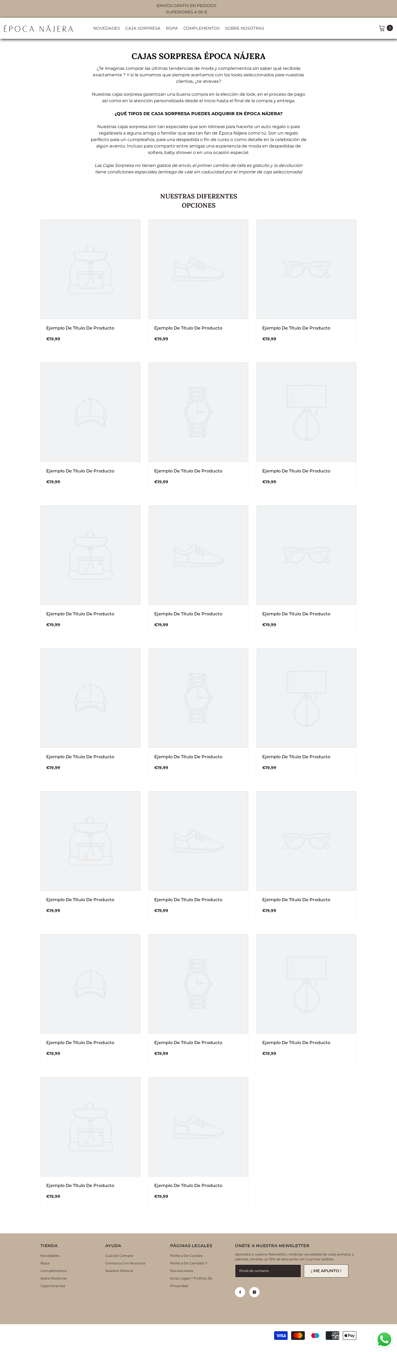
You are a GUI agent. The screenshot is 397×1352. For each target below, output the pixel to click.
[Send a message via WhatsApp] (384, 1339)
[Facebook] (240, 1292)
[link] (90, 328)
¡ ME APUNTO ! (326, 1270)
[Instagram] (254, 1292)
